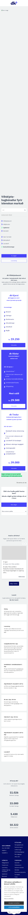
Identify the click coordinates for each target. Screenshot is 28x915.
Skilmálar (17, 870)
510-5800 (7, 848)
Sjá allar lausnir (14, 600)
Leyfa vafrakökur (13, 907)
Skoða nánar (22, 576)
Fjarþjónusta (5, 865)
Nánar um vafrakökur (9, 898)
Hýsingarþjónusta (19, 845)
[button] (14, 256)
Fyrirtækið (17, 874)
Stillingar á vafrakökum (14, 903)
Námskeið (4, 876)
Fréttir (16, 877)
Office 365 (17, 856)
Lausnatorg (4, 867)
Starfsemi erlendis (19, 867)
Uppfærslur (4, 874)
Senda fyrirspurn (19, 847)
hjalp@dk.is (5, 852)
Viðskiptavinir (18, 865)
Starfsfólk (17, 862)
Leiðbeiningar (18, 849)
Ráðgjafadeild (5, 862)
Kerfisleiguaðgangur (19, 852)
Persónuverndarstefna (20, 872)
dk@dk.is (4, 850)
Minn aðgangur (18, 854)
